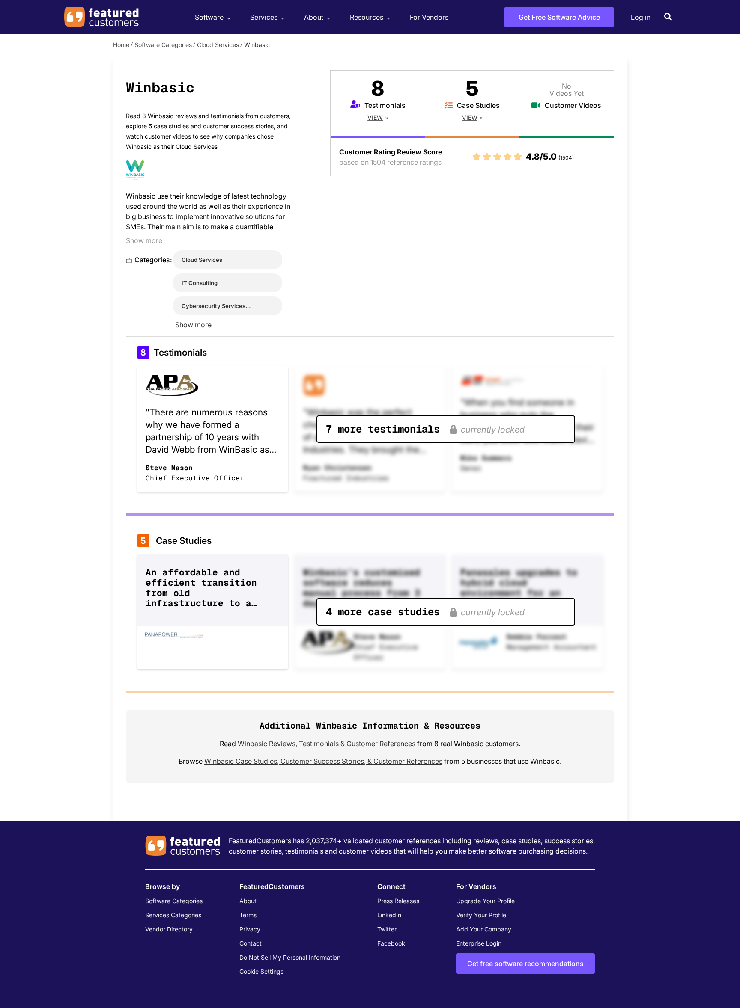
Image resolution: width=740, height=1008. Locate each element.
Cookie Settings (261, 971)
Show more (144, 240)
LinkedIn (389, 915)
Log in (640, 17)
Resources (366, 17)
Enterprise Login (478, 943)
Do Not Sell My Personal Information (289, 957)
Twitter (387, 929)
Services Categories (173, 915)
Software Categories (163, 44)
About (313, 17)
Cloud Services (218, 44)
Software (209, 17)
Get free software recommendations (525, 963)
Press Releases (398, 900)
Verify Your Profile (481, 915)
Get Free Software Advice (559, 17)
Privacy (249, 929)
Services (264, 17)
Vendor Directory (169, 929)
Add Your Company (483, 929)
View (375, 117)
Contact (250, 943)
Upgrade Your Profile (485, 900)
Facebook (391, 943)
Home (121, 44)
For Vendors (429, 17)
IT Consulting (200, 282)
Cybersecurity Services (213, 305)
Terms (248, 915)
